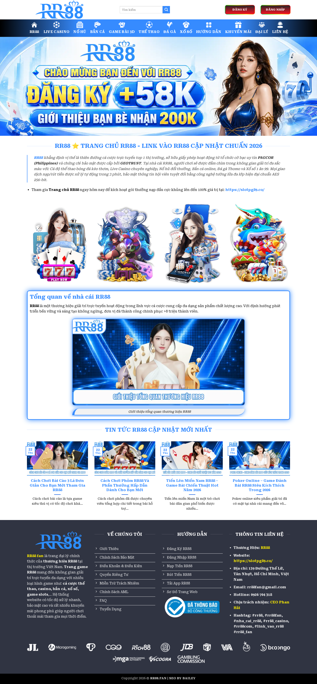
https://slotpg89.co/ (245, 190)
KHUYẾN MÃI (238, 32)
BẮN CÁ (97, 32)
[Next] (291, 481)
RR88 (34, 32)
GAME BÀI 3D (122, 32)
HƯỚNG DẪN (208, 32)
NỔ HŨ (79, 32)
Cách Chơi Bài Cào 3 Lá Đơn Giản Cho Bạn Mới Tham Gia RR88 (57, 485)
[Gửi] (166, 9)
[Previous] (26, 481)
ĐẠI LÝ (261, 32)
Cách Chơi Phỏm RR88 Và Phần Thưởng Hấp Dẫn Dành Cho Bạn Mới (124, 485)
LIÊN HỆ (280, 32)
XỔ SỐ (186, 32)
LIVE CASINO (57, 32)
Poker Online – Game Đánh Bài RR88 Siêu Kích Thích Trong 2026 (260, 485)
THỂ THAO (149, 32)
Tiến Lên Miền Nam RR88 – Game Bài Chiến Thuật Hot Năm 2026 (192, 485)
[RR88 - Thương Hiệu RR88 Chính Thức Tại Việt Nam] (70, 9)
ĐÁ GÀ (169, 32)
